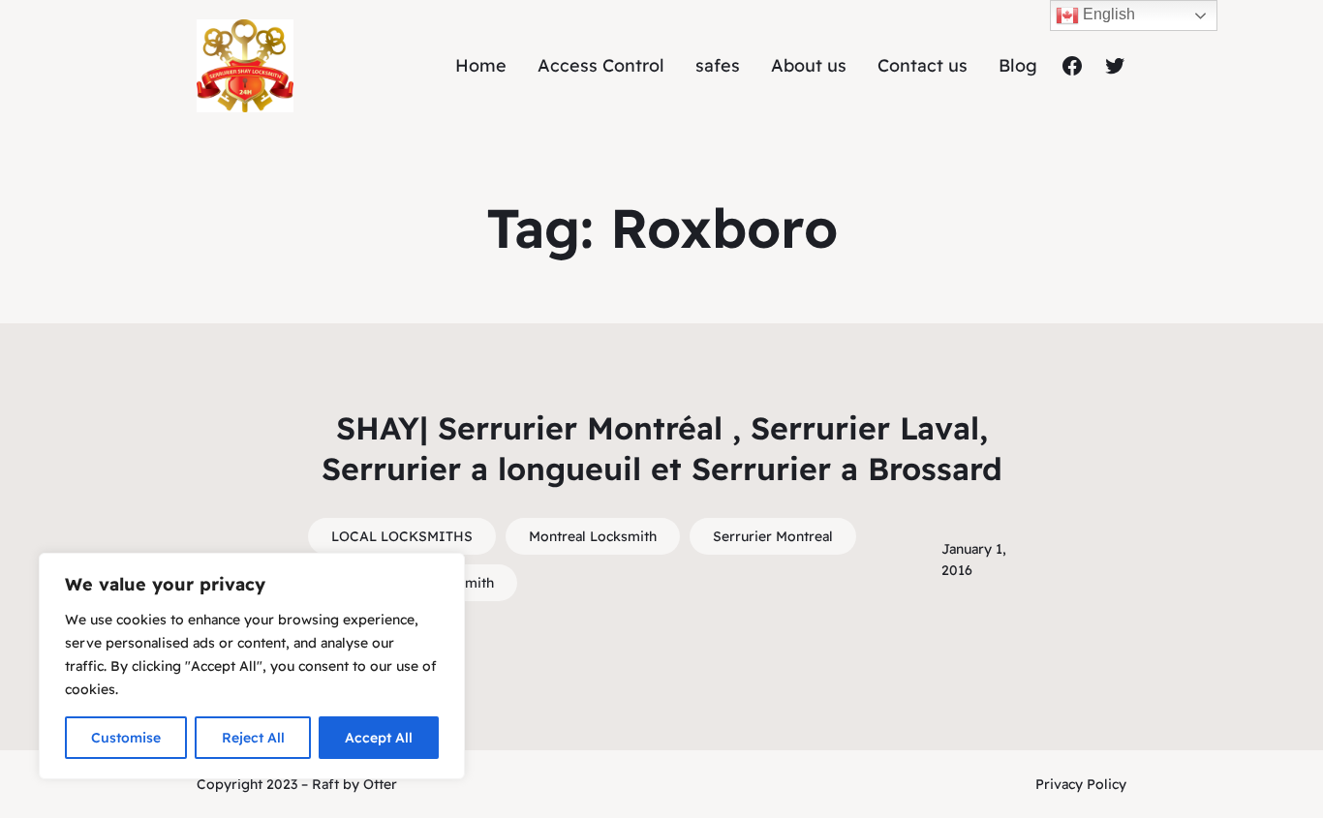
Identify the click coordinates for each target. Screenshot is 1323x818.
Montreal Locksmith (593, 536)
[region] (252, 666)
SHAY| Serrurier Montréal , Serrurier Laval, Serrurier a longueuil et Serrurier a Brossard (662, 448)
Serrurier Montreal (773, 536)
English (1107, 14)
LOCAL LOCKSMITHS (402, 536)
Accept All (379, 737)
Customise (126, 737)
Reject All (253, 737)
